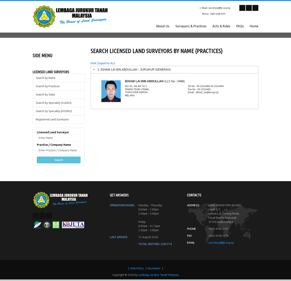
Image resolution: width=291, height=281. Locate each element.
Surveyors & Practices (190, 26)
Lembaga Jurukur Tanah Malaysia (158, 274)
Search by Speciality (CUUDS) (53, 102)
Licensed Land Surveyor (53, 132)
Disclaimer (153, 268)
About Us (162, 26)
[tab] (175, 69)
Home (254, 26)
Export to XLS (106, 63)
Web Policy (137, 268)
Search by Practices (48, 86)
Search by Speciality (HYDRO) (54, 111)
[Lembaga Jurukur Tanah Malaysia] (60, 199)
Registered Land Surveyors (52, 119)
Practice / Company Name (54, 144)
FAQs (240, 26)
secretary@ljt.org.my (221, 242)
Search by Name (45, 77)
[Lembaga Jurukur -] (70, 16)
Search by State (45, 94)
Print (93, 63)
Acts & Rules (221, 26)
